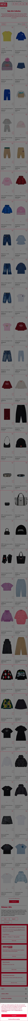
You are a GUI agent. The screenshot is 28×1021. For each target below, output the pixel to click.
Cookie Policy (4, 1011)
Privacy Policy (18, 1010)
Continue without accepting (14, 1019)
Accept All (14, 1015)
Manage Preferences (5, 1010)
